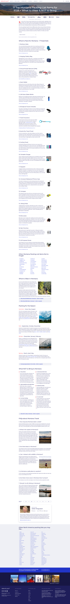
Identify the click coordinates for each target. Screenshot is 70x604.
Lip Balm (43, 258)
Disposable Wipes (45, 265)
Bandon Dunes (21, 540)
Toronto (43, 552)
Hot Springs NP (33, 540)
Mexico (29, 597)
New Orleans (32, 563)
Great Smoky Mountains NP (35, 535)
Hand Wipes (44, 264)
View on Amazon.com (23, 53)
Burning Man (21, 550)
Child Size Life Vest (45, 269)
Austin (20, 539)
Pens (31, 269)
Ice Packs (32, 272)
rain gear (32, 356)
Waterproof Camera (34, 266)
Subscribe (67, 1)
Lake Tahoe (32, 550)
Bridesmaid (21, 547)
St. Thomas (43, 550)
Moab (31, 556)
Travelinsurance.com (29, 122)
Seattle (43, 546)
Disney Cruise (21, 562)
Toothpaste (33, 260)
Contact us (16, 592)
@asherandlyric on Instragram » (54, 583)
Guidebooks (21, 261)
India (29, 596)
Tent (20, 265)
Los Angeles (32, 552)
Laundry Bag (44, 273)
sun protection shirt (26, 318)
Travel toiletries (33, 261)
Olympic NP (43, 533)
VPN (30, 73)
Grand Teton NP (33, 534)
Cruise (29, 592)
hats (25, 345)
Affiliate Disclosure (18, 593)
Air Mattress (21, 266)
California (20, 551)
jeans (35, 316)
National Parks (33, 562)
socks (23, 317)
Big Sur (20, 544)
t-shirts (37, 331)
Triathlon (43, 553)
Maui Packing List (33, 553)
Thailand (29, 600)
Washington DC (44, 558)
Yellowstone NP (44, 562)
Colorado (20, 557)
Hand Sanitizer (44, 262)
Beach (29, 590)
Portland (43, 539)
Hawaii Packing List (33, 539)
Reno (42, 541)
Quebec (43, 540)
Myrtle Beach (33, 557)
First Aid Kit (44, 272)
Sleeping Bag (21, 264)
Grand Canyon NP (33, 533)
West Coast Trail (44, 559)
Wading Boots (44, 260)
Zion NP (43, 564)
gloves (28, 345)
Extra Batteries (33, 264)
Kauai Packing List (33, 547)
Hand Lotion (44, 266)
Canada (20, 552)
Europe (29, 593)
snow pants (25, 344)
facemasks (33, 345)
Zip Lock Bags (44, 261)
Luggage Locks (22, 260)
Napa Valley (32, 559)
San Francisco (44, 544)
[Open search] (63, 1)
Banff (20, 541)
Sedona (43, 547)
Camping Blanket (22, 269)
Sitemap (16, 596)
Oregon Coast (44, 534)
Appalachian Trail (22, 535)
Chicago (20, 556)
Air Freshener (33, 262)
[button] (17, 1)
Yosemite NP (43, 563)
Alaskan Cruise (21, 533)
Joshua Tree (32, 545)
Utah (42, 556)
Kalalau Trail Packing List (34, 546)
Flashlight (21, 273)
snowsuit (30, 344)
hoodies (40, 331)
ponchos (28, 356)
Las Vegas (32, 551)
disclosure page (48, 594)
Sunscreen (32, 273)
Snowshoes (21, 344)
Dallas (20, 558)
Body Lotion (44, 268)
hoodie (20, 317)
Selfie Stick (33, 265)
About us (16, 590)
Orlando (43, 535)
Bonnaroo (21, 545)
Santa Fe (43, 545)
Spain (29, 599)
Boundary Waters (22, 546)
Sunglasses (21, 258)
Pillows (20, 268)
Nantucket (32, 558)
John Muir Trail (33, 544)
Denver (20, 559)
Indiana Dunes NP (33, 541)
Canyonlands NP (22, 553)
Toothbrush (33, 258)
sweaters (27, 317)
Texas (42, 551)
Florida (20, 563)
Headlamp (21, 272)
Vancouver (43, 557)
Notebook (32, 268)
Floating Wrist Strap (23, 262)
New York (32, 564)
